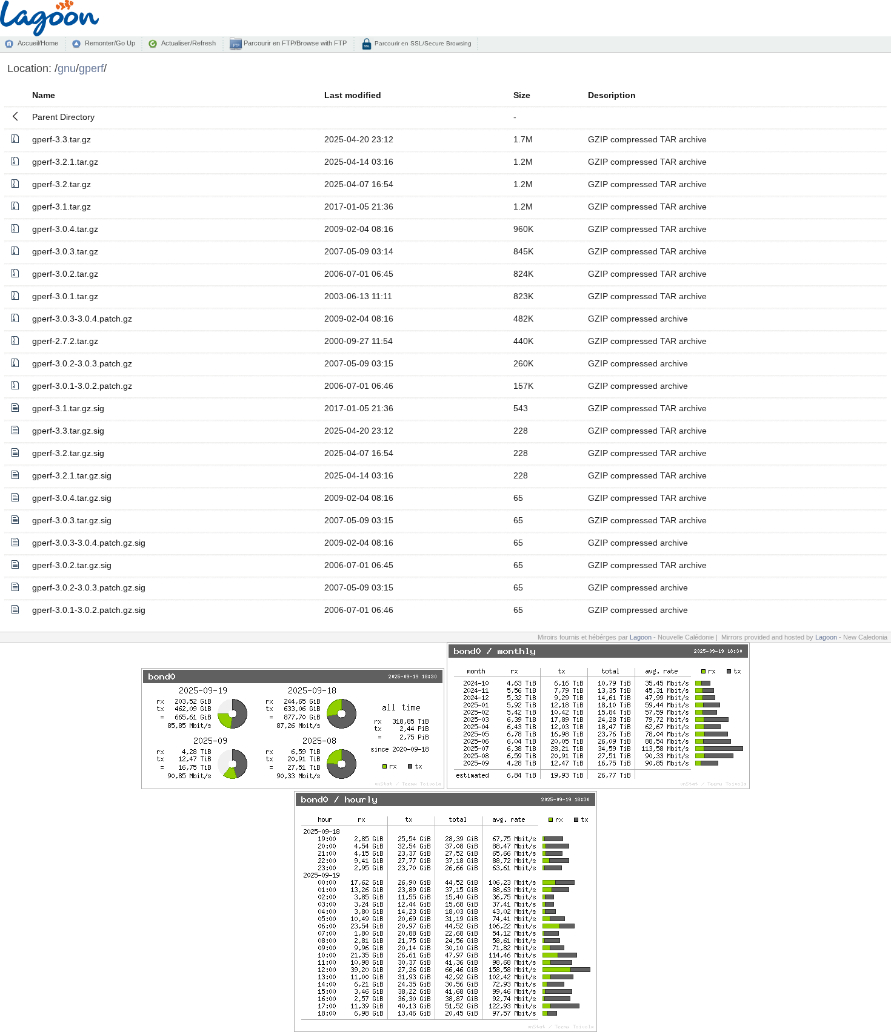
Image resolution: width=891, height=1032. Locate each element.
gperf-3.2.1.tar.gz (65, 162)
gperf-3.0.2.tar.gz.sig (72, 565)
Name (43, 95)
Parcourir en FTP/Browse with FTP (294, 43)
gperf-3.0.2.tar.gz (65, 274)
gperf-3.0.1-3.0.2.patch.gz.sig (88, 610)
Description (612, 95)
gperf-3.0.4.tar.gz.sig (72, 498)
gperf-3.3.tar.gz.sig (68, 430)
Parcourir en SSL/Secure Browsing (422, 43)
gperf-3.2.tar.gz (61, 184)
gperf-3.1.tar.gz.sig (68, 408)
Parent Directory (63, 117)
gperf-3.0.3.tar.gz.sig (72, 520)
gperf (91, 68)
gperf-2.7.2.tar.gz (65, 341)
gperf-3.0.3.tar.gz (65, 251)
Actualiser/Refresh (188, 43)
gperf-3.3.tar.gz (61, 139)
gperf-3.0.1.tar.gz (65, 296)
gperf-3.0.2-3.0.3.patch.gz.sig (88, 587)
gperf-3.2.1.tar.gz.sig (72, 475)
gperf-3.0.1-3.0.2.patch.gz (82, 386)
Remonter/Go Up (110, 43)
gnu (67, 68)
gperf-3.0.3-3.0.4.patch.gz (82, 318)
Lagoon (641, 637)
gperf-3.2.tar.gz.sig (68, 453)
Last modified (352, 95)
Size (521, 95)
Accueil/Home (38, 43)
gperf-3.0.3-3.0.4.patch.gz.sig (88, 542)
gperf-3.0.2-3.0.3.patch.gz (82, 363)
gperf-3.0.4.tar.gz (65, 229)
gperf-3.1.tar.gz (61, 206)
